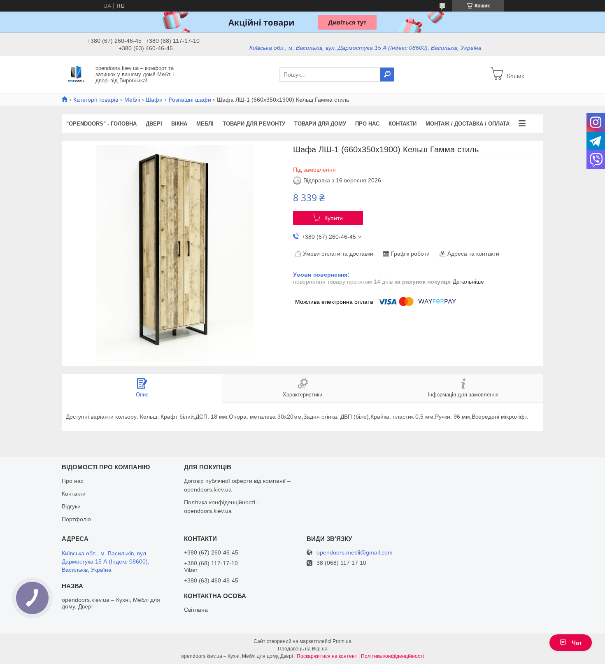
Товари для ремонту (254, 124)
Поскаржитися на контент (327, 656)
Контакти (403, 124)
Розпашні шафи (190, 99)
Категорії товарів (95, 99)
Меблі (132, 99)
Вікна (179, 124)
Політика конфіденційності (392, 656)
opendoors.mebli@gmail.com (354, 553)
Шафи (154, 99)
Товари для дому (320, 124)
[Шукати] (387, 75)
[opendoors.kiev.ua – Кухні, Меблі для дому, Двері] (76, 74)
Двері (154, 124)
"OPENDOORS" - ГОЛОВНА (101, 124)
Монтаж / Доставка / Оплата (468, 124)
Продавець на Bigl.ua (303, 649)
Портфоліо (76, 519)
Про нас (367, 124)
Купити (333, 218)
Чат (577, 642)
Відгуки (71, 506)
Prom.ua (342, 641)
